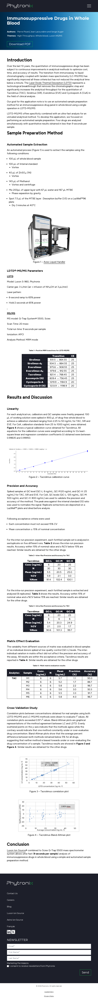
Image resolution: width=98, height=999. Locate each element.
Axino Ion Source (15, 920)
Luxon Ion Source (16, 850)
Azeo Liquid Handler (54, 261)
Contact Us (12, 893)
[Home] (20, 883)
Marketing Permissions (17, 963)
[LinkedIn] (9, 932)
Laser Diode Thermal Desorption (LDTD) (50, 82)
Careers (10, 900)
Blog (9, 907)
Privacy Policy (49, 996)
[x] (13, 932)
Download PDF (20, 44)
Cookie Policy (49, 992)
